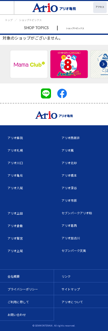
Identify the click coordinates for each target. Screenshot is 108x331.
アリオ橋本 (69, 175)
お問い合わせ (17, 314)
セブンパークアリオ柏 (77, 213)
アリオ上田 (15, 213)
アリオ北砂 (69, 163)
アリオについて (72, 302)
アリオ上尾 (15, 251)
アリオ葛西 (69, 225)
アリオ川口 (15, 163)
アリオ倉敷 (15, 226)
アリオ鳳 (68, 150)
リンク (66, 276)
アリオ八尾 (15, 188)
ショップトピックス (30, 20)
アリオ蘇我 (15, 138)
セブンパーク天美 (74, 250)
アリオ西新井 (71, 138)
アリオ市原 (69, 200)
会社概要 (14, 276)
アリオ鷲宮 (15, 238)
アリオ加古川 (71, 238)
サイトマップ (71, 289)
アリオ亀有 (15, 175)
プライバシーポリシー (23, 289)
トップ (9, 20)
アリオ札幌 (15, 150)
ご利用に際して (18, 302)
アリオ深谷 (69, 188)
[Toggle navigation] (7, 7)
